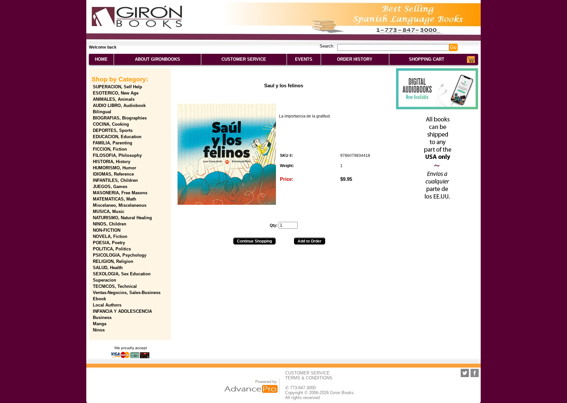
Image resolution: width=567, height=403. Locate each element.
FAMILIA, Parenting (112, 142)
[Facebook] (475, 373)
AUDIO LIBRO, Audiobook (119, 105)
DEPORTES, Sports (113, 130)
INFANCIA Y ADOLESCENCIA (122, 311)
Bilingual (102, 111)
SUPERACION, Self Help (117, 86)
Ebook (99, 298)
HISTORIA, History (111, 161)
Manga (99, 323)
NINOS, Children (109, 224)
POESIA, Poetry (109, 242)
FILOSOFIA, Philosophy (117, 155)
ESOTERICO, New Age (115, 93)
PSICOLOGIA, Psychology (119, 255)
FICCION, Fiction (110, 149)
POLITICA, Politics (112, 248)
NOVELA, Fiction (110, 236)
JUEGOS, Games (110, 186)
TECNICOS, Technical (115, 286)
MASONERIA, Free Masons (120, 192)
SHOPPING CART (426, 59)
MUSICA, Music (108, 211)
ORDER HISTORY (354, 59)
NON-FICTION (106, 230)
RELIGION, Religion (113, 261)
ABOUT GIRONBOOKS (157, 59)
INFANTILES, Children (115, 180)
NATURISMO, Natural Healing (122, 217)
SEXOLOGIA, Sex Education (122, 273)
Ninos (99, 330)
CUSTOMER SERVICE (243, 59)
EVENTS (303, 59)
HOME (101, 59)
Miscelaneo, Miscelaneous (119, 205)
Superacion (104, 280)
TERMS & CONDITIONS (308, 377)
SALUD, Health (108, 267)
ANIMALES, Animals (114, 99)
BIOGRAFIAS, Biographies (120, 118)
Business (102, 317)
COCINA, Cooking (111, 124)
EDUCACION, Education (117, 136)
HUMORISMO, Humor (114, 167)
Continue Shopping (254, 241)
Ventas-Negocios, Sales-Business (126, 292)
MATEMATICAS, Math (114, 199)
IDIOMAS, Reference (113, 174)
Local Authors (107, 305)
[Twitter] (465, 373)
